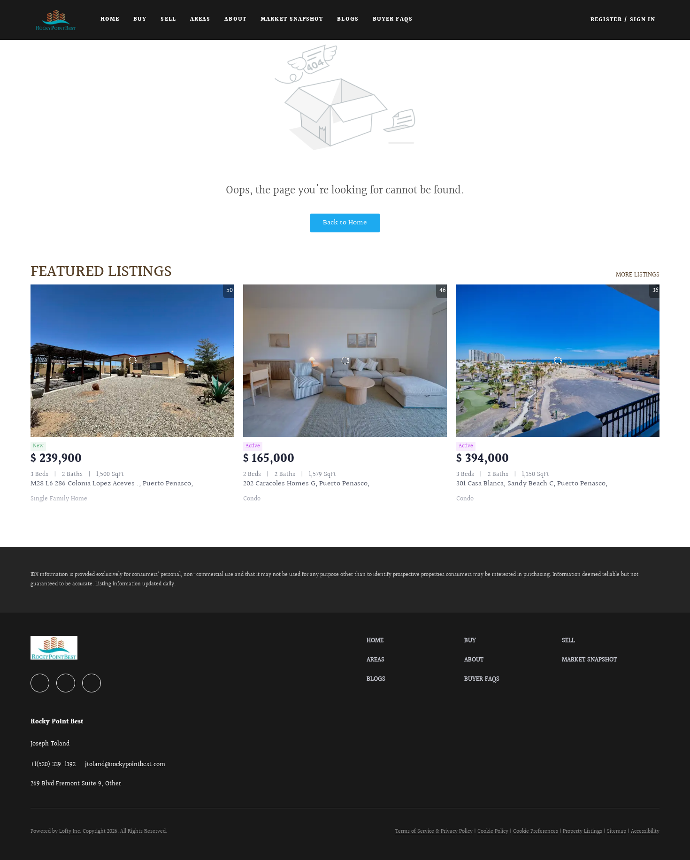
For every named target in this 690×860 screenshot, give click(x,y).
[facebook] (40, 683)
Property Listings (582, 831)
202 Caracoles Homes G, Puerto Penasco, (306, 484)
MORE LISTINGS (637, 275)
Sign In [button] (643, 19)
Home (109, 19)
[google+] (91, 683)
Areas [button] (200, 19)
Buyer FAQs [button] (393, 19)
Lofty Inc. (70, 831)
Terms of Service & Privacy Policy (434, 831)
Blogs (348, 19)
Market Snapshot (292, 19)
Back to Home (345, 223)
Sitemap (616, 831)
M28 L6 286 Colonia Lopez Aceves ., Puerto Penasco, (112, 484)
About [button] (235, 19)
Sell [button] (168, 19)
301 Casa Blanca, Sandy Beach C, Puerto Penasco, (531, 484)
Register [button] (606, 19)
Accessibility (645, 831)
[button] (56, 20)
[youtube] (65, 683)
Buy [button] (139, 19)
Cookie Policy (492, 831)
